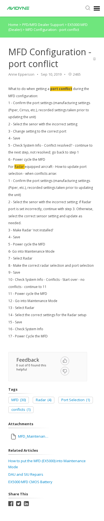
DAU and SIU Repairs (25, 474)
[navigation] (97, 8)
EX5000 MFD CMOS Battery (30, 481)
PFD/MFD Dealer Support (43, 24)
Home (13, 24)
